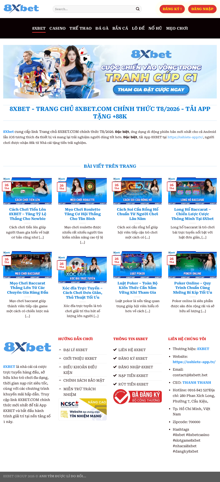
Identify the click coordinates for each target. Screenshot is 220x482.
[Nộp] (137, 9)
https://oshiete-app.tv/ (185, 137)
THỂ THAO (80, 28)
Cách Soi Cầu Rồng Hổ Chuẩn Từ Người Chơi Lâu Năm (137, 214)
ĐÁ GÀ (101, 28)
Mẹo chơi (177, 28)
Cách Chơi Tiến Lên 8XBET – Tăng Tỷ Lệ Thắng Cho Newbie (27, 214)
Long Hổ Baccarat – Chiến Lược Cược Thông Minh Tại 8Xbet (192, 214)
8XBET (39, 28)
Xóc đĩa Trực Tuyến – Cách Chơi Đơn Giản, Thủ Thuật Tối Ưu (82, 292)
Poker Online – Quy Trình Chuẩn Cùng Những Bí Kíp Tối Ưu (192, 288)
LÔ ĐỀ (138, 28)
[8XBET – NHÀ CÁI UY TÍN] (24, 9)
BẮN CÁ (120, 28)
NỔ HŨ (155, 28)
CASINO (57, 28)
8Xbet (8, 132)
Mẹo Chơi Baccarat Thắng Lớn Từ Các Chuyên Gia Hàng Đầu (27, 288)
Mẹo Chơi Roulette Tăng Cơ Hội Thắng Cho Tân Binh (82, 214)
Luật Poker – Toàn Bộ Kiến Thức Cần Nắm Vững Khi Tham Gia (137, 288)
